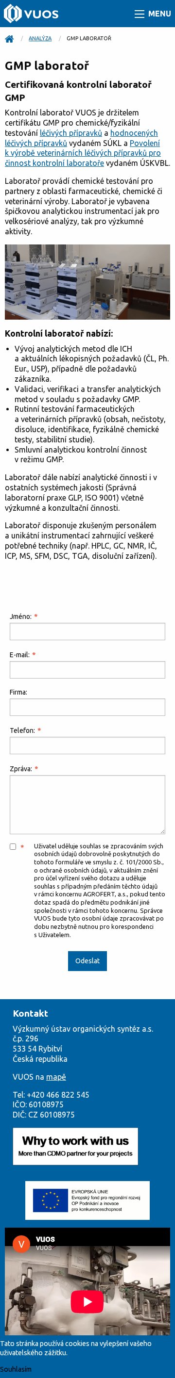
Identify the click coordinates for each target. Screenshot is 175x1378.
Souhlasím (16, 1369)
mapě (56, 1076)
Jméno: (21, 616)
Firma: (18, 692)
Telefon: (22, 730)
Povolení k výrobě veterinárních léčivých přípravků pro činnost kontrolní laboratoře (83, 153)
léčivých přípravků (71, 133)
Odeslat (87, 961)
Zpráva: (21, 769)
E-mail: (20, 655)
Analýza (40, 38)
